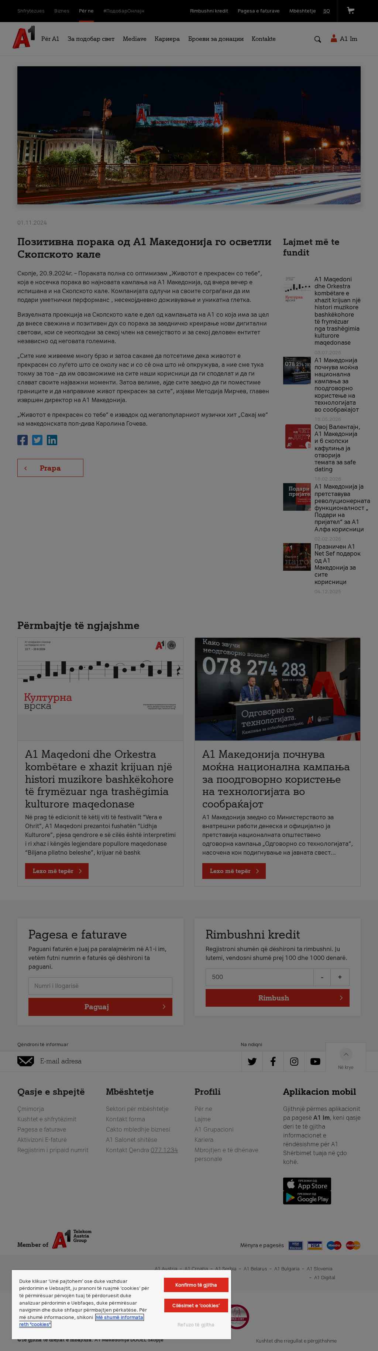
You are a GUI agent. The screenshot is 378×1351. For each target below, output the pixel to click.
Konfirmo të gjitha (196, 1285)
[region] (121, 1304)
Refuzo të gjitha (196, 1324)
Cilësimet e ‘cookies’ (196, 1305)
